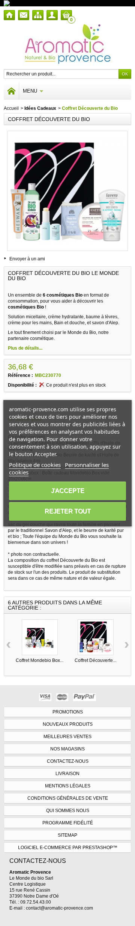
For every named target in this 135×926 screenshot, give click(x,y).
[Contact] (23, 15)
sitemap (67, 835)
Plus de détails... (25, 348)
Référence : (20, 375)
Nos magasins (67, 749)
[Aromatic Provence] (67, 44)
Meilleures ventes (68, 736)
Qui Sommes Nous (67, 810)
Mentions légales (67, 786)
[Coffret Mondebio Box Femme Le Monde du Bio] (40, 637)
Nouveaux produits (68, 724)
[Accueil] (9, 15)
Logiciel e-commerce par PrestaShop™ (67, 847)
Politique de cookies (35, 464)
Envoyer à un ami (27, 258)
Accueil (11, 108)
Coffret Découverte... (95, 660)
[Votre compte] (52, 15)
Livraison (68, 773)
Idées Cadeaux (40, 108)
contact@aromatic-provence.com (59, 908)
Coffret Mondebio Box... (39, 660)
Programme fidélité (67, 823)
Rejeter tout (68, 511)
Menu (30, 91)
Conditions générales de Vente (67, 798)
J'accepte (67, 490)
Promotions (67, 712)
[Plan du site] (38, 15)
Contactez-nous (67, 761)
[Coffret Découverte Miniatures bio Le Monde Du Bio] (95, 637)
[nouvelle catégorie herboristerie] (39, 3)
